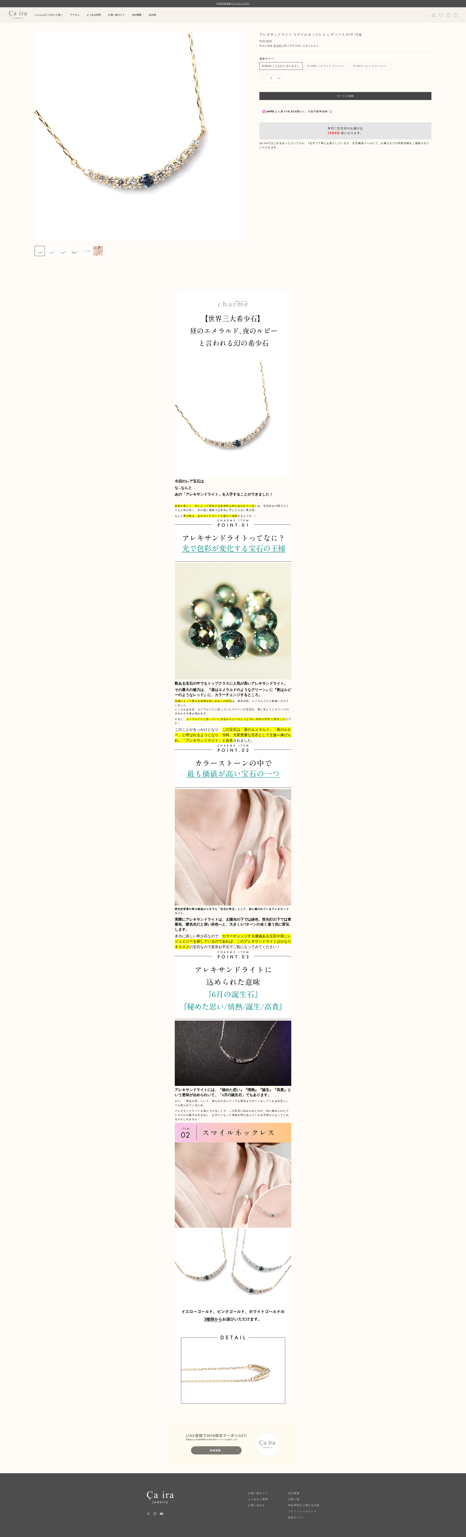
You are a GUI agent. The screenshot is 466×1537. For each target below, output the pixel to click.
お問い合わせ (256, 1505)
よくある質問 (94, 15)
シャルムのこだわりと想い (48, 15)
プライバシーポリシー (302, 1511)
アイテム (74, 15)
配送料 (278, 45)
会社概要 (136, 15)
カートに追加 (345, 96)
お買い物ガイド (116, 15)
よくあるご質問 (258, 1499)
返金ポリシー (296, 1517)
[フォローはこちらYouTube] (161, 1514)
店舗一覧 (294, 1499)
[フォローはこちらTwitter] (148, 1514)
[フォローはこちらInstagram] (155, 1514)
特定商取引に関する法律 (303, 1505)
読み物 (152, 15)
